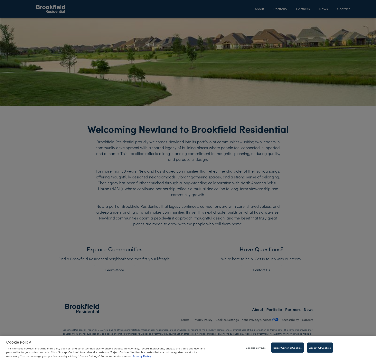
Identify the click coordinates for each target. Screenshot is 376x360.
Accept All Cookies (320, 347)
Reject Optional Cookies (287, 347)
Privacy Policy (142, 355)
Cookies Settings (256, 347)
